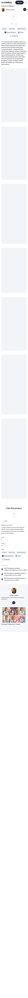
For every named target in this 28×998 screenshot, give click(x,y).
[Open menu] (26, 2)
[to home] (6, 2)
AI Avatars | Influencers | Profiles (10, 624)
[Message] (24, 9)
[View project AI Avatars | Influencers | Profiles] (14, 615)
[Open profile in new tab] (3, 10)
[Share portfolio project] (16, 23)
